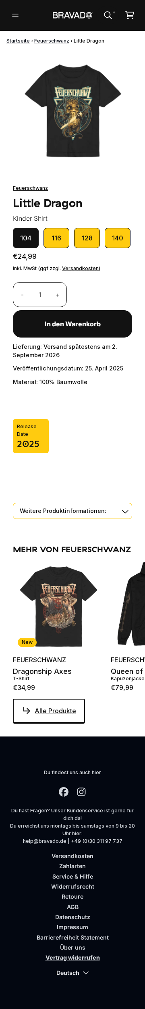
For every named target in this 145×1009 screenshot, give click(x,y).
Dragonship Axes (42, 671)
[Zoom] (72, 110)
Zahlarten (72, 866)
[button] (72, 510)
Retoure (72, 896)
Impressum (72, 927)
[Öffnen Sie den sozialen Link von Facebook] (63, 792)
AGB (73, 906)
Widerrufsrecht (72, 886)
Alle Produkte (55, 711)
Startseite (18, 41)
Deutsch (67, 972)
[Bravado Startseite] (72, 15)
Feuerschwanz (51, 41)
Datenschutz (72, 916)
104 (25, 238)
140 (117, 238)
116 (56, 238)
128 (87, 238)
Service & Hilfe (72, 876)
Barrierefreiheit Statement (73, 937)
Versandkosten (80, 268)
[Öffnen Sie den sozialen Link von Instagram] (81, 792)
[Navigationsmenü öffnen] (15, 15)
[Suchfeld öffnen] (107, 15)
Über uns (72, 947)
